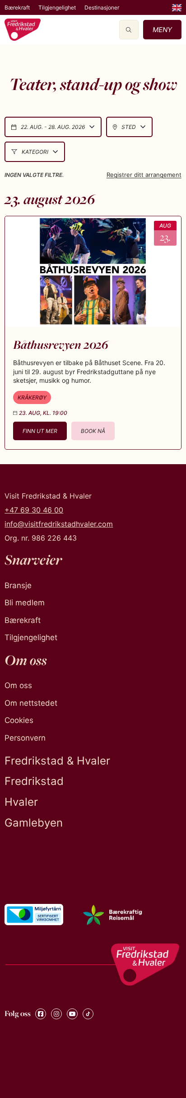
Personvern (25, 737)
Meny (162, 29)
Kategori (35, 151)
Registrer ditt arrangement (144, 174)
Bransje (18, 585)
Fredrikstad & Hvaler (57, 760)
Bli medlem (25, 602)
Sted (128, 127)
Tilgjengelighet (57, 7)
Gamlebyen (34, 822)
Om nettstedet (31, 703)
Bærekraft (17, 7)
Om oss (18, 685)
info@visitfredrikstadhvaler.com (59, 523)
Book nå (93, 431)
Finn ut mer (40, 431)
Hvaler (21, 801)
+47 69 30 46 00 (34, 509)
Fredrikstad (34, 781)
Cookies (19, 720)
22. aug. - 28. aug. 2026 (53, 127)
